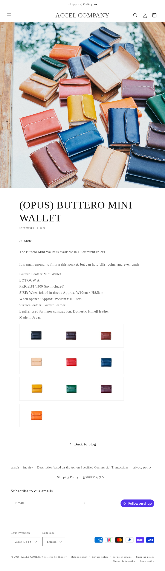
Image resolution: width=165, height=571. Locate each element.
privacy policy (142, 467)
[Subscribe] (83, 503)
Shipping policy (145, 556)
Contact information (124, 561)
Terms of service (122, 556)
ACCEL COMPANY (32, 556)
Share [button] (28, 241)
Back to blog (85, 444)
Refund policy (79, 556)
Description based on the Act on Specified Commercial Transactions (82, 467)
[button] (9, 15)
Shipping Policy (68, 477)
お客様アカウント (95, 477)
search (15, 467)
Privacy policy (100, 556)
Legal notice (147, 561)
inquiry (28, 467)
